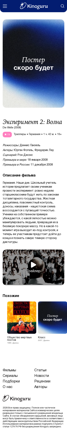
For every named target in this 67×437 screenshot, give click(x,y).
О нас (8, 387)
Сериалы (10, 376)
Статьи (40, 370)
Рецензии (42, 381)
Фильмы (9, 370)
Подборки (11, 381)
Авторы (40, 387)
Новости (41, 376)
